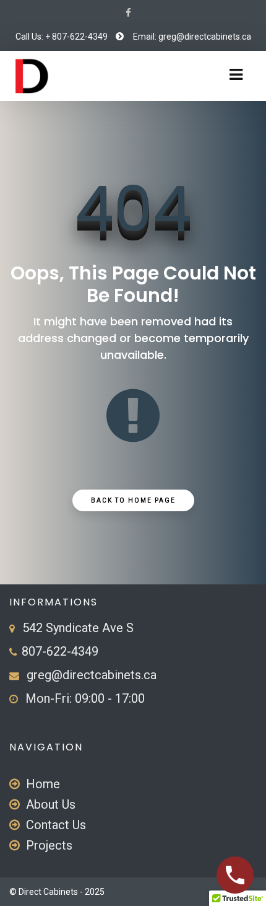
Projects (49, 845)
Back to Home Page (133, 500)
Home (43, 783)
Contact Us (56, 824)
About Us (50, 804)
